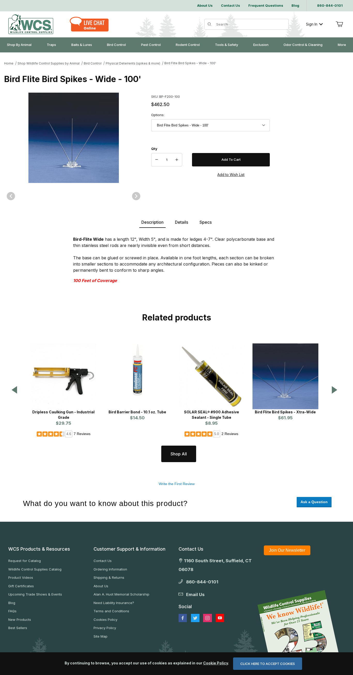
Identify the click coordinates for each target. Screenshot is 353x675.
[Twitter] (195, 618)
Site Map (101, 636)
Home (8, 63)
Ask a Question (314, 502)
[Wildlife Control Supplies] (30, 24)
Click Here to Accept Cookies (267, 664)
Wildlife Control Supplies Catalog (35, 569)
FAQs (12, 611)
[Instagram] (207, 618)
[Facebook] (183, 618)
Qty (154, 149)
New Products (19, 619)
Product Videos (20, 577)
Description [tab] (152, 222)
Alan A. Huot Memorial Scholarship (121, 594)
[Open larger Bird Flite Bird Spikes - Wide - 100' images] (73, 138)
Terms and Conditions (111, 611)
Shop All (179, 453)
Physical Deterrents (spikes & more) (133, 63)
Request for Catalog (24, 561)
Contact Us (103, 561)
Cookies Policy (105, 619)
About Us (101, 586)
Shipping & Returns (109, 577)
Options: (157, 115)
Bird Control (93, 63)
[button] (14, 390)
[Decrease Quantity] (156, 159)
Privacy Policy (105, 628)
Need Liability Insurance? (114, 603)
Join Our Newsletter (287, 550)
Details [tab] (181, 222)
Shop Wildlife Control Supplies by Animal (49, 63)
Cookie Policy (215, 663)
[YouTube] (220, 618)
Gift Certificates (21, 586)
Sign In (311, 24)
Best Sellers (17, 628)
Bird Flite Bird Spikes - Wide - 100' (190, 63)
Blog (11, 603)
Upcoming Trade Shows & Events (35, 594)
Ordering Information (110, 569)
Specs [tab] (205, 222)
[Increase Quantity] (177, 159)
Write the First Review (177, 484)
